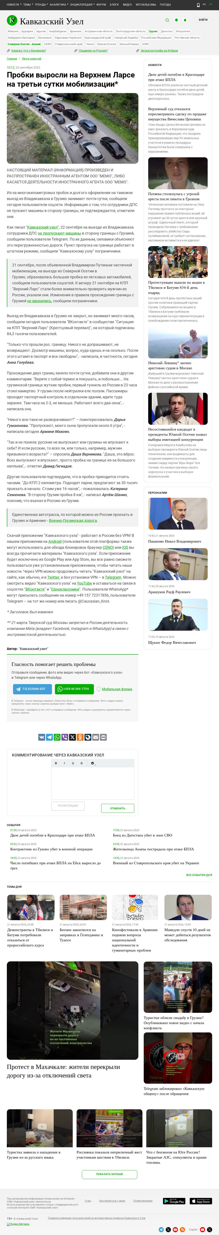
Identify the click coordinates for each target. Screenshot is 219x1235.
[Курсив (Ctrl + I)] (64, 763)
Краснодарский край (97, 37)
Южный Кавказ (129, 44)
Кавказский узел (42, 227)
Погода (165, 4)
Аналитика (58, 4)
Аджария (27, 31)
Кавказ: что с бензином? (28, 50)
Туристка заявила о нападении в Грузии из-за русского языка (34, 1154)
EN (210, 4)
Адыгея (41, 31)
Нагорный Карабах (126, 37)
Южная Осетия (106, 44)
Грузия (153, 31)
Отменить (117, 808)
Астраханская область (99, 31)
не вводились (39, 301)
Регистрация (68, 805)
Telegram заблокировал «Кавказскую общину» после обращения (174, 1091)
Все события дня (199, 875)
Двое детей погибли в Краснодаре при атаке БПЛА (176, 77)
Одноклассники (65, 589)
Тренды (40, 4)
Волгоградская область (130, 31)
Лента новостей (31, 58)
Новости (13, 4)
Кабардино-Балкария (21, 37)
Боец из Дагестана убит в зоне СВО (142, 835)
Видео (127, 4)
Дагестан (167, 31)
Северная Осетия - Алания (24, 44)
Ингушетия (183, 31)
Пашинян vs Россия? (93, 50)
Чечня (90, 44)
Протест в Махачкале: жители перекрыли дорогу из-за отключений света (63, 1070)
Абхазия (13, 31)
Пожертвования (142, 1200)
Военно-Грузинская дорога (73, 520)
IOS (125, 547)
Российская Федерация (156, 37)
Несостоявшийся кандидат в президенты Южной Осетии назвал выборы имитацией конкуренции (177, 434)
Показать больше (109, 1174)
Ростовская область (187, 37)
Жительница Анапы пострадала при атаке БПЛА (153, 848)
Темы (27, 4)
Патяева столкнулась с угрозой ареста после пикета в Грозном (173, 196)
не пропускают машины (59, 233)
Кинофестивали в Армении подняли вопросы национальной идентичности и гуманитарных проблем (135, 940)
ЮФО (145, 44)
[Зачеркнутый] (81, 763)
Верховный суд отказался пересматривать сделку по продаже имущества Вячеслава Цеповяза (177, 113)
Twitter (53, 577)
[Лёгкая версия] (198, 5)
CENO (108, 547)
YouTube (84, 583)
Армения (75, 31)
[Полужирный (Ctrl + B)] (56, 763)
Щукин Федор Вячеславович (172, 642)
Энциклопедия (81, 4)
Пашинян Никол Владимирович (174, 541)
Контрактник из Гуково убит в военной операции (51, 848)
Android (55, 541)
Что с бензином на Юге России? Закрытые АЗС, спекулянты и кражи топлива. (176, 1157)
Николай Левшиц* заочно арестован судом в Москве (170, 365)
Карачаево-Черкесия (68, 37)
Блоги (114, 4)
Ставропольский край (68, 44)
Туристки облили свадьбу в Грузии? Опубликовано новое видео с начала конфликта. (174, 1022)
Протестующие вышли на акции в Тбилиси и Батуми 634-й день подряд (176, 287)
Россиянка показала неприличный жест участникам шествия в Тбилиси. (109, 1154)
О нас (88, 1200)
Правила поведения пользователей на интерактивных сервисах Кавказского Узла (96, 1218)
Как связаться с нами (112, 1200)
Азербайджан (57, 31)
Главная (12, 58)
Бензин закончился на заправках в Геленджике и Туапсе (81, 934)
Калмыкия (45, 37)
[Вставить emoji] (92, 763)
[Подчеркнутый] (73, 763)
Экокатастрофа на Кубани (159, 50)
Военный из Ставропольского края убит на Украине (156, 862)
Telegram (113, 577)
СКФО (47, 44)
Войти (203, 19)
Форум (101, 4)
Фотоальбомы (146, 4)
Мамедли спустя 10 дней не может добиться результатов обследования (187, 934)
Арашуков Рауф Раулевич (169, 591)
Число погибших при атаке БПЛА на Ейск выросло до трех (55, 865)
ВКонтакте (35, 589)
